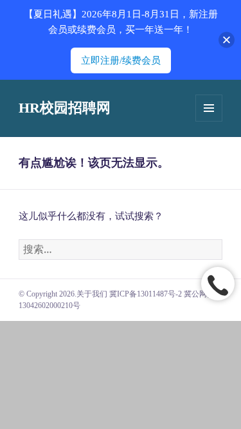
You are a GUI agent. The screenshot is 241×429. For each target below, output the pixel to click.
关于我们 (91, 293)
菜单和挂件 (208, 108)
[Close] (227, 40)
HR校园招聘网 (65, 108)
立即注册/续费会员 (121, 60)
